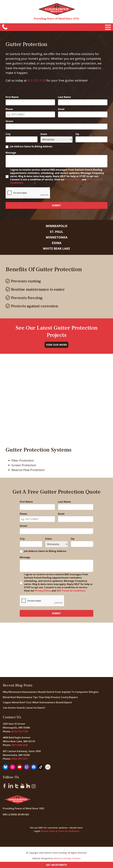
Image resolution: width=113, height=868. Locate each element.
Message (11, 152)
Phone (9, 109)
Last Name (64, 97)
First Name (12, 97)
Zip (77, 134)
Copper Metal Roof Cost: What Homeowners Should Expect (38, 702)
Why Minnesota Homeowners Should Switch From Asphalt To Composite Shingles (51, 692)
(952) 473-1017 (19, 758)
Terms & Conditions (68, 831)
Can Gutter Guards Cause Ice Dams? (24, 707)
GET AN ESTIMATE (56, 865)
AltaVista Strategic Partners (67, 858)
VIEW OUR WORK (56, 344)
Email (61, 109)
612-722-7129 (36, 80)
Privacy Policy (73, 179)
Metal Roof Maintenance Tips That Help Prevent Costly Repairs (40, 697)
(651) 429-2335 (19, 745)
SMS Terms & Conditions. (71, 590)
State (43, 134)
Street (9, 121)
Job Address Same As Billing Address (31, 146)
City (8, 134)
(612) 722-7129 (19, 731)
